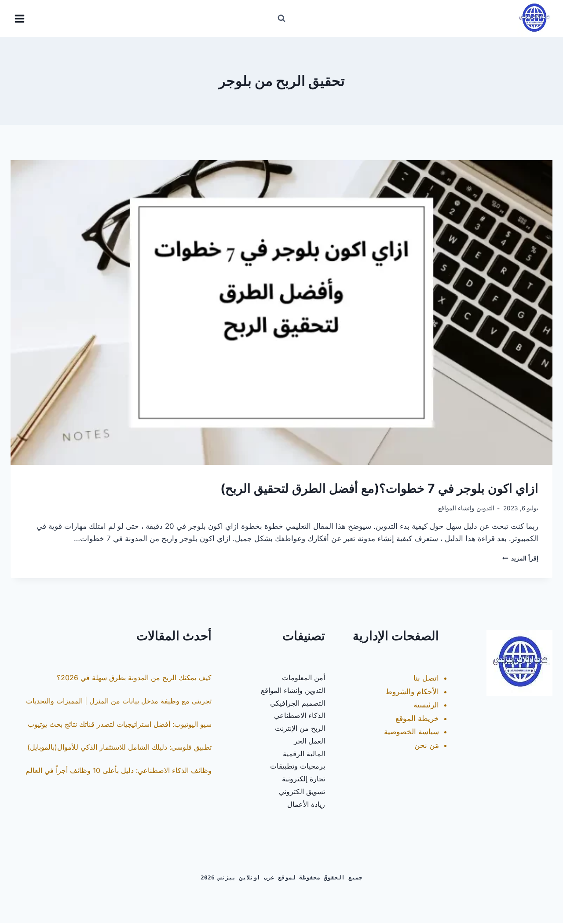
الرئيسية (426, 704)
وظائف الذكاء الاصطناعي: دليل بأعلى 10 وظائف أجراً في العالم (119, 770)
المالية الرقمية (304, 753)
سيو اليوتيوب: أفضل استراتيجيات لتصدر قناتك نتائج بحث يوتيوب (120, 724)
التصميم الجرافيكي (297, 703)
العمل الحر (309, 740)
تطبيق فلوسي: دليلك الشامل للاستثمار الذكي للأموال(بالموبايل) (119, 747)
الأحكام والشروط (412, 691)
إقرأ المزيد (520, 558)
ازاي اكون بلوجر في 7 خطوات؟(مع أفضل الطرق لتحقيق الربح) (379, 488)
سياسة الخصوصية (411, 731)
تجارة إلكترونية (303, 778)
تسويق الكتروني (302, 791)
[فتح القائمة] (20, 18)
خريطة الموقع (417, 718)
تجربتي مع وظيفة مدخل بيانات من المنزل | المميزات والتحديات (119, 700)
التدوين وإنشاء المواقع (466, 508)
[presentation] (281, 312)
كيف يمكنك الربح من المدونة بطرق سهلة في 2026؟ (134, 677)
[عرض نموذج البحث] (281, 18)
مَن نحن (426, 745)
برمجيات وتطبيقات (297, 766)
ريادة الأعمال (306, 804)
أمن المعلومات (303, 677)
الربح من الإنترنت (300, 728)
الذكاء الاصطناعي (299, 715)
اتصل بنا (426, 678)
